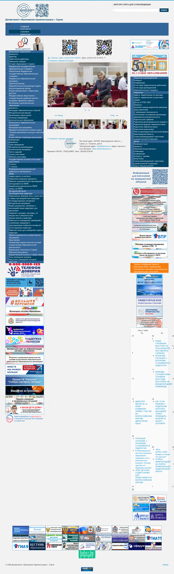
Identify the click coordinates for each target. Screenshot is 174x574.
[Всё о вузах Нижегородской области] (158, 516)
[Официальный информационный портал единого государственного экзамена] (153, 538)
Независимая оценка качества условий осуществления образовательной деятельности (25, 244)
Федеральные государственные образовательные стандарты (22, 67)
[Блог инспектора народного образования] (70, 546)
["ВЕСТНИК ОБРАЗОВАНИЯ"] (37, 546)
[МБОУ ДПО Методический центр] (103, 546)
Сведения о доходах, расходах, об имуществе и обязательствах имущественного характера (23, 215)
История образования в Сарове (22, 63)
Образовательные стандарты (146, 90)
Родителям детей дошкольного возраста (150, 122)
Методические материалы (19, 203)
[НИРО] (136, 530)
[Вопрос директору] (24, 43)
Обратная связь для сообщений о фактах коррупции (26, 231)
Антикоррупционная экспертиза (22, 200)
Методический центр (17, 191)
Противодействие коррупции (20, 193)
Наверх (166, 564)
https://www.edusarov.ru (101, 149)
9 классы (12, 164)
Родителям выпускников (144, 129)
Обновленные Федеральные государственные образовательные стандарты (23, 73)
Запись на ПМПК (16, 188)
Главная (54, 57)
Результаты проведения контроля (23, 259)
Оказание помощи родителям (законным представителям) (150, 108)
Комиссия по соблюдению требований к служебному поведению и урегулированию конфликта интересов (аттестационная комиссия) (25, 224)
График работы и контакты (20, 176)
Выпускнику (139, 158)
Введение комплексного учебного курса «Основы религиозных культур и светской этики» (26, 132)
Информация (14, 139)
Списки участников (16, 154)
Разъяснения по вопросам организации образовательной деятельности (150, 115)
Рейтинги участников (17, 156)
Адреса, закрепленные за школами (148, 95)
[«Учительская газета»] (54, 546)
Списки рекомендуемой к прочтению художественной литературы (149, 137)
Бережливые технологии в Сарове (23, 249)
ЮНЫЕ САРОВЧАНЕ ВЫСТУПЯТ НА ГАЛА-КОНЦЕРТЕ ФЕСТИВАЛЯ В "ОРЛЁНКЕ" (162, 347)
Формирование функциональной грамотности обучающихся (22, 170)
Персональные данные (18, 252)
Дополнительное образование (21, 120)
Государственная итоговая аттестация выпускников (24, 160)
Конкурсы (138, 80)
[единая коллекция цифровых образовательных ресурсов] (37, 538)
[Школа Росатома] (158, 498)
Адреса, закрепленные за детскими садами (148, 98)
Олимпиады (139, 151)
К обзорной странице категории (60, 60)
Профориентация (141, 144)
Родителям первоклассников (146, 126)
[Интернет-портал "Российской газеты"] (87, 538)
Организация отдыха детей (20, 115)
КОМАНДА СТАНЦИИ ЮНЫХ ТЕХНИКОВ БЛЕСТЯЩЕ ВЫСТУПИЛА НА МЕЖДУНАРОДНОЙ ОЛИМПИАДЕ (163, 379)
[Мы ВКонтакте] (69, 46)
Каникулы (138, 104)
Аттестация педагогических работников (150, 85)
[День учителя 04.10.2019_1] (56, 124)
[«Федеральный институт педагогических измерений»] (70, 538)
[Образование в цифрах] (149, 290)
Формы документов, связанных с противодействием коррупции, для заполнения (23, 208)
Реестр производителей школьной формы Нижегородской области (151, 132)
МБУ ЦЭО (13, 262)
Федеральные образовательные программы (22, 79)
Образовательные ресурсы (145, 148)
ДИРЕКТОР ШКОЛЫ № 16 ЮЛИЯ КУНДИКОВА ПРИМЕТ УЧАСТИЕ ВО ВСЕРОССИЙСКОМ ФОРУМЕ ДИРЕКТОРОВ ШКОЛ (143, 412)
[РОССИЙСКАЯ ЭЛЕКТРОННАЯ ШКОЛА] (87, 546)
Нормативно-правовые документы (23, 178)
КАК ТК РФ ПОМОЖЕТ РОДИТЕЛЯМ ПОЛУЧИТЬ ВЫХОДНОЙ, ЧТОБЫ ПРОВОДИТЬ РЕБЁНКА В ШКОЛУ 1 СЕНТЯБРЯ (161, 412)
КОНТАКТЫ (25, 29)
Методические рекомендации (21, 147)
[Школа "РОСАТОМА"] (153, 530)
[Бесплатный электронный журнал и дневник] (103, 538)
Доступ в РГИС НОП (142, 102)
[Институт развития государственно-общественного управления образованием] (20, 538)
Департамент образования (19, 51)
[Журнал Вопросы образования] (120, 538)
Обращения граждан (17, 61)
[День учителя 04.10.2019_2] (74, 124)
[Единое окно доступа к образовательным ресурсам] (54, 538)
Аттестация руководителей (145, 87)
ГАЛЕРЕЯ (24, 31)
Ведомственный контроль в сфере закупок (26, 254)
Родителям (138, 92)
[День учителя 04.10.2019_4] (110, 124)
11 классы (13, 166)
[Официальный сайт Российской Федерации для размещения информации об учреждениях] (136, 538)
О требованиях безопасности (146, 112)
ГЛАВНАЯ (24, 26)
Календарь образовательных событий (24, 110)
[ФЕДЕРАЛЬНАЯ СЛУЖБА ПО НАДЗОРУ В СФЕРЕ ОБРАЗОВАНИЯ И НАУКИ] (54, 530)
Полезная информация (18, 117)
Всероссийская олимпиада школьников (25, 137)
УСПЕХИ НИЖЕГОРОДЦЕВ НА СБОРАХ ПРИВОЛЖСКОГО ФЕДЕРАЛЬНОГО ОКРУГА (162, 465)
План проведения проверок (20, 257)
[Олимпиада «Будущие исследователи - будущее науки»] (158, 507)
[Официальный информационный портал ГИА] (20, 546)
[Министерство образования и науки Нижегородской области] (103, 530)
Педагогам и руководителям (145, 77)
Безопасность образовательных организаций (22, 123)
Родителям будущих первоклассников (149, 124)
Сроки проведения (16, 144)
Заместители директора (19, 59)
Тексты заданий (15, 152)
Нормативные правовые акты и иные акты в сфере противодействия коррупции (26, 197)
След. (112, 115)
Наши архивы (14, 240)
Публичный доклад (16, 83)
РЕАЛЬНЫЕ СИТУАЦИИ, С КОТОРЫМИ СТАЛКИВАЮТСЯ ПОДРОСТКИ (162, 360)
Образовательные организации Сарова (25, 86)
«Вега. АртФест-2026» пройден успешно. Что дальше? (162, 453)
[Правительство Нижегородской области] (87, 530)
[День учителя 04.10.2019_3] (92, 124)
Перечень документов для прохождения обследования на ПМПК (25, 182)
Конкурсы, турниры (142, 156)
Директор (12, 56)
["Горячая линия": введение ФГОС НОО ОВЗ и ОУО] (149, 279)
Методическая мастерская (20, 112)
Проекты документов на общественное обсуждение (25, 236)
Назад (60, 115)
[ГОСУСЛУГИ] (149, 311)
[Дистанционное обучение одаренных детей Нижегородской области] (141, 507)
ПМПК (11, 174)
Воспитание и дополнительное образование (21, 104)
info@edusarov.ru (104, 146)
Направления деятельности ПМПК (23, 186)
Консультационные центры (20, 88)
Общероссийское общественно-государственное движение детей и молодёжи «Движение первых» (23, 98)
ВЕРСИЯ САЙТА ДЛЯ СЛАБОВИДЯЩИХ (132, 4)
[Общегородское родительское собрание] (149, 300)
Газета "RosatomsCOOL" (144, 166)
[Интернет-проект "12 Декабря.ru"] (141, 498)
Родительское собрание (143, 119)
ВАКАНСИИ (25, 34)
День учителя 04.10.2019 (70, 57)
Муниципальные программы (20, 127)
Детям (136, 141)
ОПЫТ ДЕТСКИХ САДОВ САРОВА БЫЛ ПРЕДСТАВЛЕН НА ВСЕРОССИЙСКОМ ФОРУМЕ (143, 476)
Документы (13, 54)
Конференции (139, 82)
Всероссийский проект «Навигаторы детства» (23, 91)
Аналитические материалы (20, 149)
